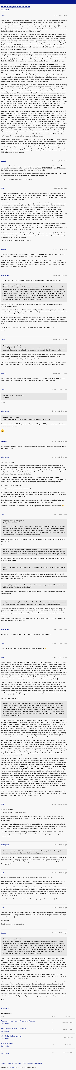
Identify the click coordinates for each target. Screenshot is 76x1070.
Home (3, 1063)
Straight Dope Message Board (10, 2)
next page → (5, 1008)
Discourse (11, 1067)
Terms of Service (28, 1063)
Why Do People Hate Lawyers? (11, 1036)
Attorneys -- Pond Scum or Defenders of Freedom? (18, 1021)
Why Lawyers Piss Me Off (15, 6)
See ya (3, 1051)
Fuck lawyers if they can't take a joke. (14, 1028)
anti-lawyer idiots (7, 1043)
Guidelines (18, 1063)
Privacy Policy (38, 1063)
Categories (9, 1063)
